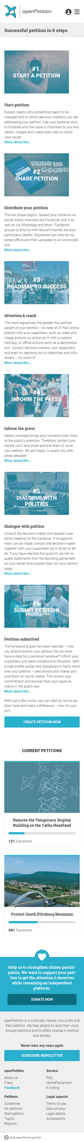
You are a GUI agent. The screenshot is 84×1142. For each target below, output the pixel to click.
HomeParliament (59, 1083)
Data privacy (55, 1109)
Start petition (16, 104)
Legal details (55, 1114)
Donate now (42, 999)
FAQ (49, 1078)
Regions (10, 1124)
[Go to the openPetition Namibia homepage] (28, 11)
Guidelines (12, 1104)
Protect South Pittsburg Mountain (42, 914)
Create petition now (42, 722)
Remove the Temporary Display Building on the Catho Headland (42, 822)
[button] (68, 12)
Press (8, 1083)
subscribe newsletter (42, 1056)
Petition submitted (21, 639)
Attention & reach (20, 315)
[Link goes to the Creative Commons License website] (6, 1137)
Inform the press (19, 428)
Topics (9, 1119)
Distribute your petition (26, 207)
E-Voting (52, 1088)
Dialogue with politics (24, 526)
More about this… (17, 142)
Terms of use (56, 1104)
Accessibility (55, 1119)
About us (11, 1078)
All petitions (13, 1109)
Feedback (12, 1088)
